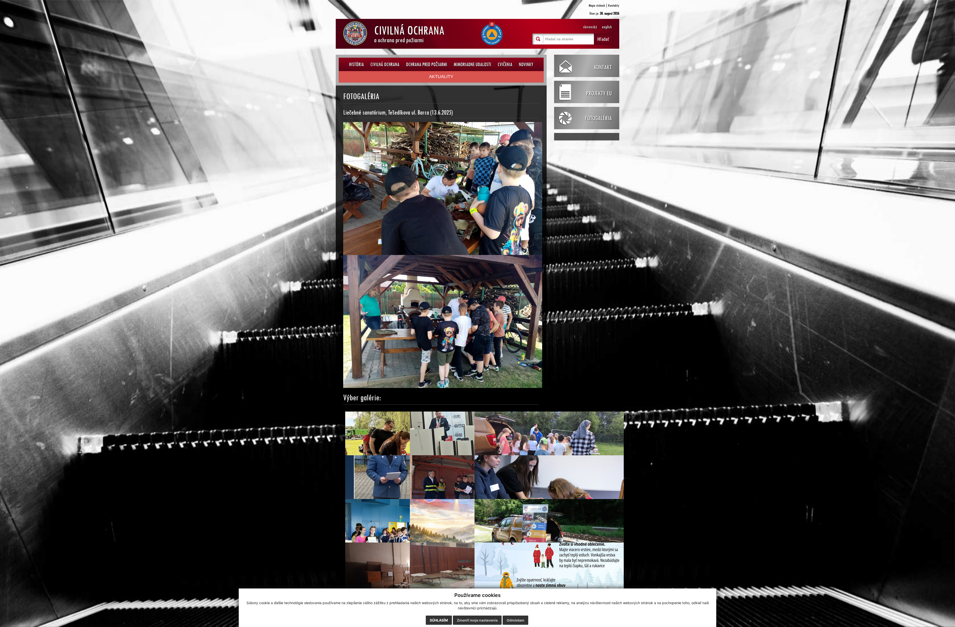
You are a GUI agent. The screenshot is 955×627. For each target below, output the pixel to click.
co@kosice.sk (593, 148)
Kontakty (613, 5)
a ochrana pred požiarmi (409, 33)
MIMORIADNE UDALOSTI (472, 64)
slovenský (590, 27)
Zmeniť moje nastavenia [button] (477, 620)
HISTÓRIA (356, 64)
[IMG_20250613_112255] (442, 321)
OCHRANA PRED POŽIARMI (426, 64)
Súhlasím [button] (439, 620)
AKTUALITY (441, 76)
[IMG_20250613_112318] (442, 188)
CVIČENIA (505, 64)
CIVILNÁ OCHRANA (384, 64)
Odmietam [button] (515, 620)
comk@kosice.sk (567, 148)
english (607, 27)
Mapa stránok (597, 5)
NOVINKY (526, 64)
